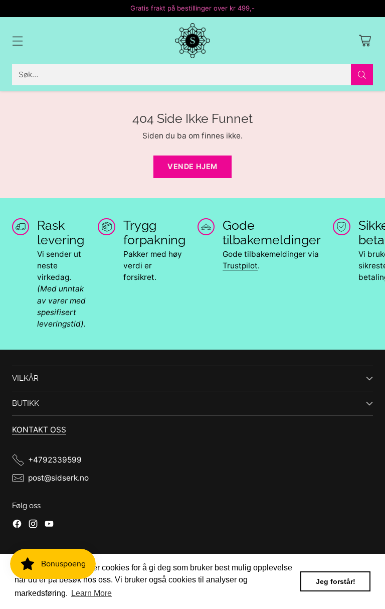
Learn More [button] (91, 593)
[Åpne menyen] (17, 41)
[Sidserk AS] (192, 40)
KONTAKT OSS (39, 429)
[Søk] (362, 74)
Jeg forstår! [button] (335, 581)
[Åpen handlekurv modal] (364, 41)
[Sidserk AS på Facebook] (17, 525)
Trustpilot (240, 265)
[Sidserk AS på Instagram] (33, 525)
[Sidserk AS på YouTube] (49, 525)
